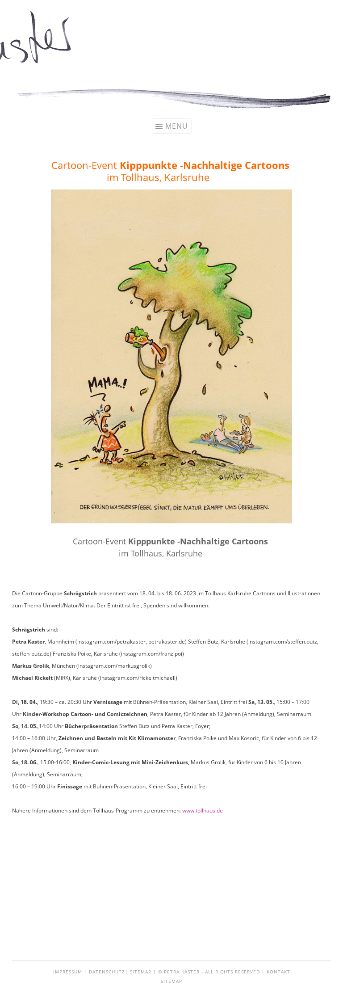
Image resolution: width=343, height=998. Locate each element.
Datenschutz (107, 972)
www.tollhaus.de (202, 810)
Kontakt (278, 972)
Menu (176, 126)
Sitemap (140, 972)
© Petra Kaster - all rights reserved (209, 972)
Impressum (67, 972)
